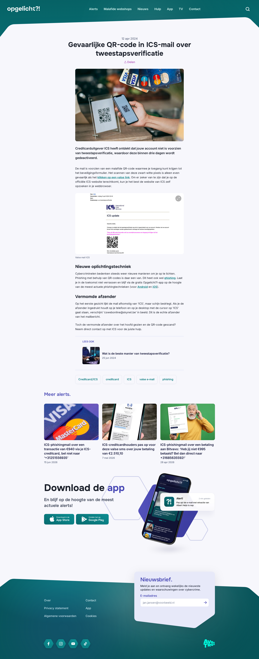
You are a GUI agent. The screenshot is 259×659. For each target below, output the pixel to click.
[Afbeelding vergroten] (178, 74)
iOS (155, 286)
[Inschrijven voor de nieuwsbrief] (205, 602)
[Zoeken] (247, 9)
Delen (131, 62)
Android (142, 286)
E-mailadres (148, 595)
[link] (23, 9)
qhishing (170, 278)
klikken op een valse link (113, 177)
